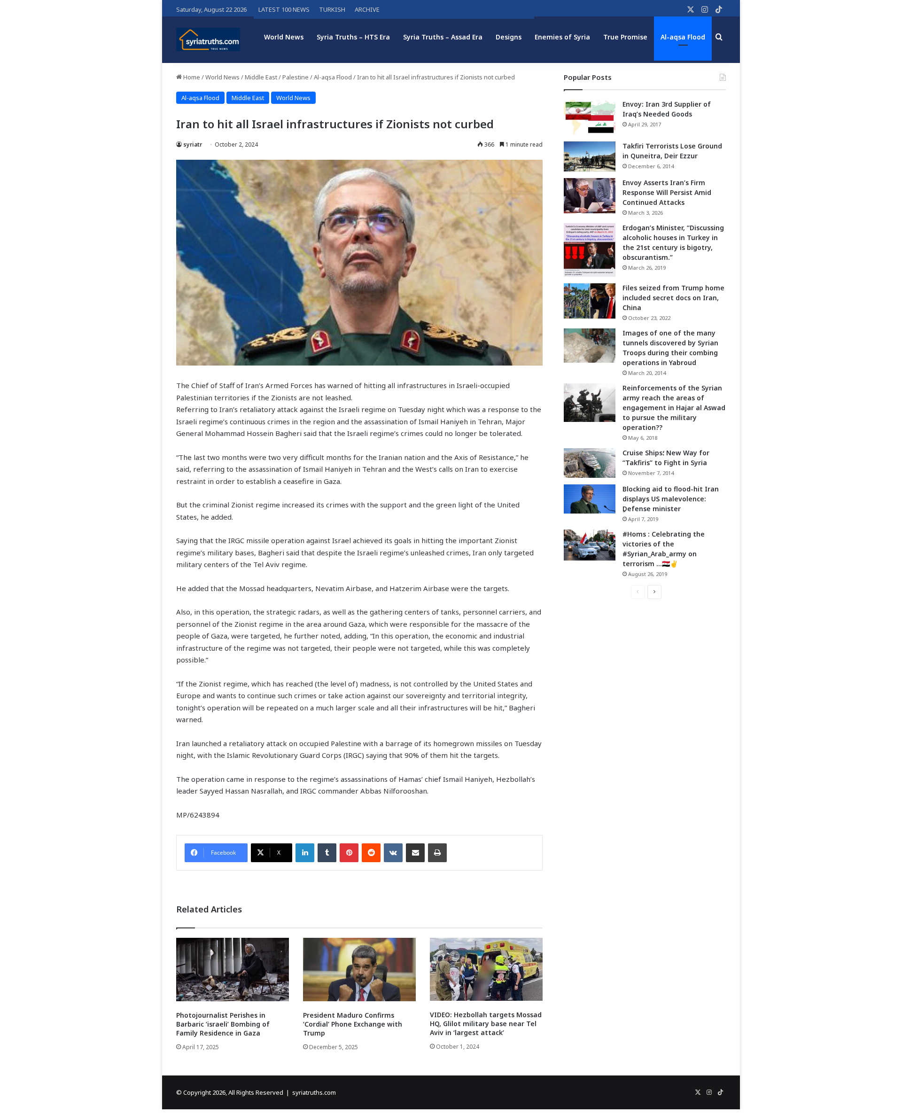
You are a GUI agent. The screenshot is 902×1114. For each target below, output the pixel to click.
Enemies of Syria (562, 36)
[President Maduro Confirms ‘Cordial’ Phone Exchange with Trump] (359, 969)
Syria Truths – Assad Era (442, 36)
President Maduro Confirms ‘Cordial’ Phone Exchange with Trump (352, 1024)
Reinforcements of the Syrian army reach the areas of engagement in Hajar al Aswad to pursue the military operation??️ (673, 407)
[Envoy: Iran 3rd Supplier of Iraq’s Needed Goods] (589, 117)
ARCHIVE (367, 9)
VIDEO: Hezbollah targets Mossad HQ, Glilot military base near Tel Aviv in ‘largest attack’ (486, 1023)
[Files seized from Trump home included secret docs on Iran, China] (589, 301)
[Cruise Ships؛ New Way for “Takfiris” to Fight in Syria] (589, 463)
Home (191, 77)
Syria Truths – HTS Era (353, 36)
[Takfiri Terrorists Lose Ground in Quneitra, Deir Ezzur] (589, 156)
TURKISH (332, 9)
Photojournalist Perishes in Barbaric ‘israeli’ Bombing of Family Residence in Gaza (223, 1024)
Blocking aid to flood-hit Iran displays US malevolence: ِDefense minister (670, 498)
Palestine (295, 77)
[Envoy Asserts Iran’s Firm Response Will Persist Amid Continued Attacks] (589, 195)
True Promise (625, 36)
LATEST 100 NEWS (284, 9)
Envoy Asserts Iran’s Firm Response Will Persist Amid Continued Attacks (666, 192)
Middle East (261, 77)
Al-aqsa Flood (683, 36)
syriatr (192, 144)
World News (283, 36)
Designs (508, 36)
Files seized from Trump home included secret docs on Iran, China (673, 297)
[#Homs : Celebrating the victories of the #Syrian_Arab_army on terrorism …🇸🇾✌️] (589, 545)
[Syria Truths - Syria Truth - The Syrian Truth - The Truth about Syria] (208, 39)
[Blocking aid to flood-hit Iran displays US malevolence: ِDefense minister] (589, 499)
